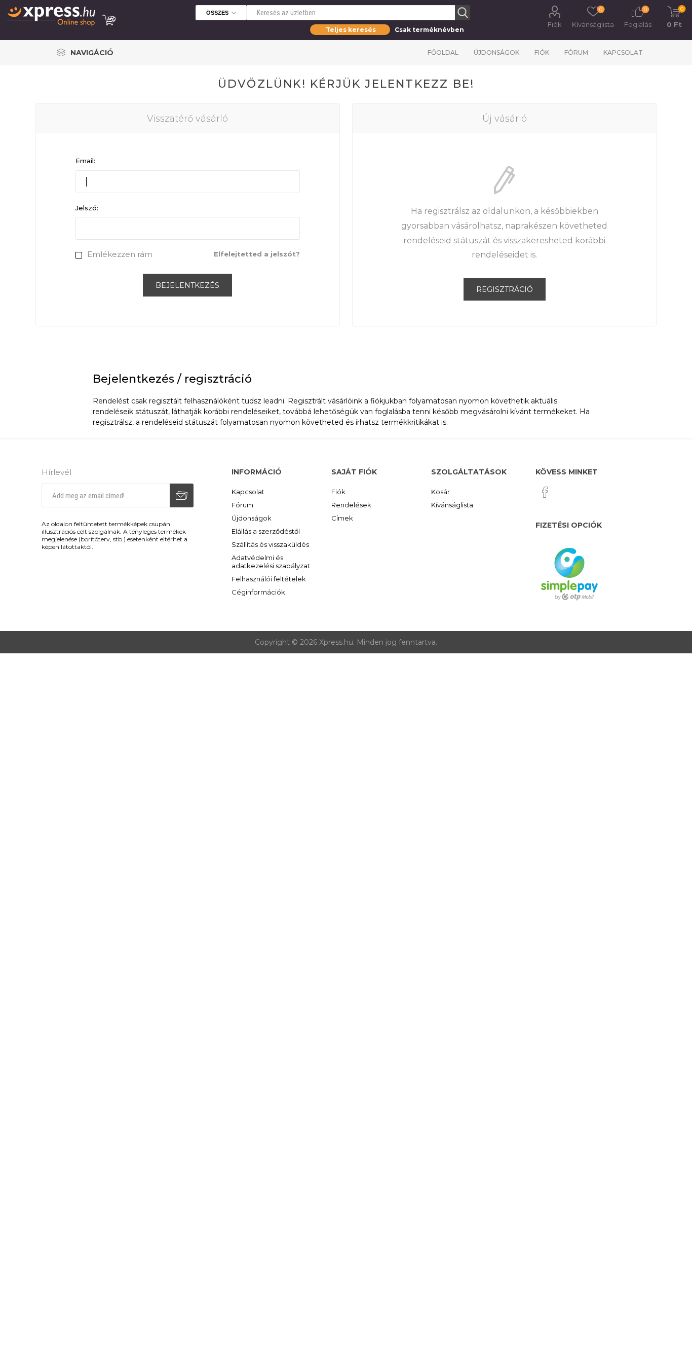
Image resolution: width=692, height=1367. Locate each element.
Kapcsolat (623, 52)
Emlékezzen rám (119, 254)
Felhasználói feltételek (269, 579)
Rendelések (351, 505)
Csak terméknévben (429, 29)
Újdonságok (496, 52)
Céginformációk (258, 592)
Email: (85, 161)
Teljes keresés (351, 29)
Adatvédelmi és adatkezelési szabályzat (271, 561)
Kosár (440, 492)
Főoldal (443, 52)
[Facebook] (545, 492)
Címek (342, 518)
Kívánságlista (452, 505)
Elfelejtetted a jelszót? (257, 254)
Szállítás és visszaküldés (270, 544)
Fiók (555, 24)
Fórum (576, 52)
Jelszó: (86, 208)
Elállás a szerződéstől (266, 531)
